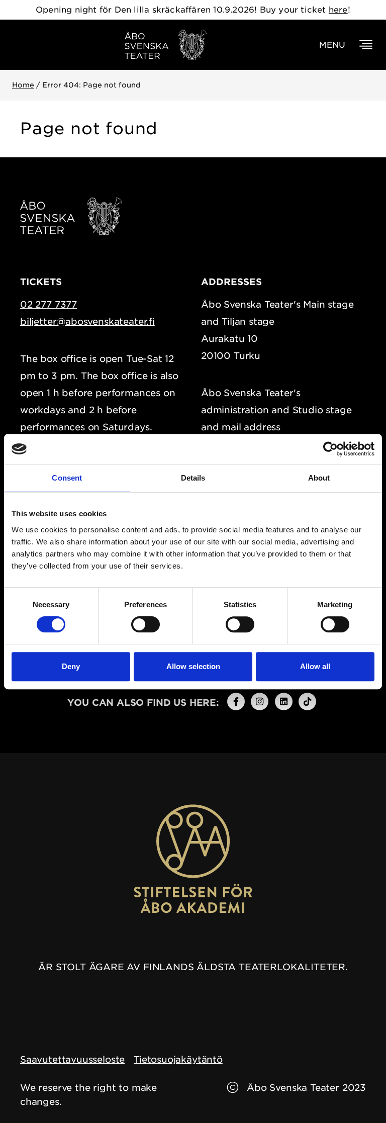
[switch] (145, 624)
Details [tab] (193, 478)
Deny (71, 666)
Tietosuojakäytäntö (178, 1059)
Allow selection (193, 666)
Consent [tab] (67, 478)
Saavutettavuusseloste (72, 1059)
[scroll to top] (357, 1094)
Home (23, 85)
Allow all (315, 666)
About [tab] (319, 478)
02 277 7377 (48, 304)
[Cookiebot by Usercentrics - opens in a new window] (330, 448)
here (338, 10)
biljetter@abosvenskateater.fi (87, 321)
